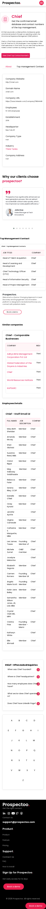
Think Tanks (12, 149)
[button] (13, 228)
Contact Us (8, 857)
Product (6, 834)
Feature (6, 840)
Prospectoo (11, 3)
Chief (9, 372)
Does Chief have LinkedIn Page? (22, 703)
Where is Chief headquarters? (21, 676)
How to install (8, 866)
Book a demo (35, 905)
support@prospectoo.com (19, 822)
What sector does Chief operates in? (22, 694)
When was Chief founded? (19, 669)
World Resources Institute (20, 380)
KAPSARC (11, 388)
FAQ (4, 861)
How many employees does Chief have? (23, 685)
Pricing (5, 845)
